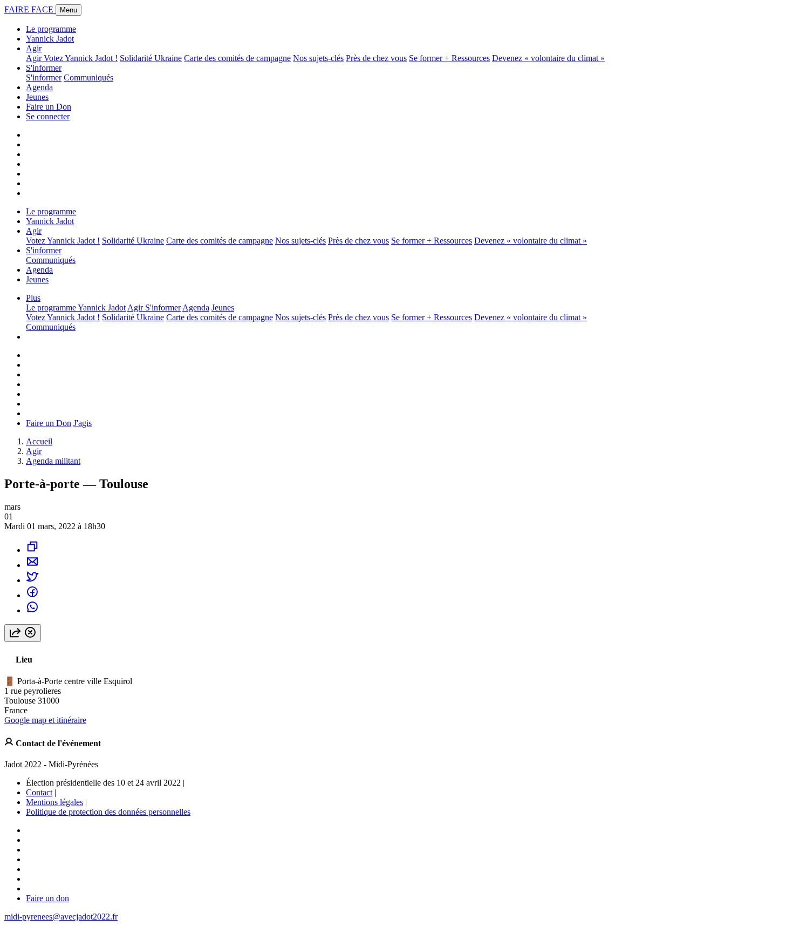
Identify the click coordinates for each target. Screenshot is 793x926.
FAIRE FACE (30, 9)
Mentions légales (54, 802)
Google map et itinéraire (45, 720)
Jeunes (37, 97)
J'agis (82, 423)
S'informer (43, 67)
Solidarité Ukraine (151, 58)
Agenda (39, 87)
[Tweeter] (32, 580)
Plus (33, 297)
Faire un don (47, 898)
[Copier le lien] (32, 550)
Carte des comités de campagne (237, 58)
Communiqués (88, 77)
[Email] (32, 565)
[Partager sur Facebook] (32, 595)
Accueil (39, 441)
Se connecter (48, 116)
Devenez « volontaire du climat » (548, 58)
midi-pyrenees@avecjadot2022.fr (61, 916)
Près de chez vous (376, 58)
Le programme (51, 28)
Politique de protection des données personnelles (108, 811)
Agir (34, 48)
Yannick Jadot (50, 38)
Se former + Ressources (449, 58)
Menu (68, 10)
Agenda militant (53, 460)
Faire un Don (48, 106)
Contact (39, 792)
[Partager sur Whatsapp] (32, 610)
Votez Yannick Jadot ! (81, 58)
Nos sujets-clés (318, 58)
